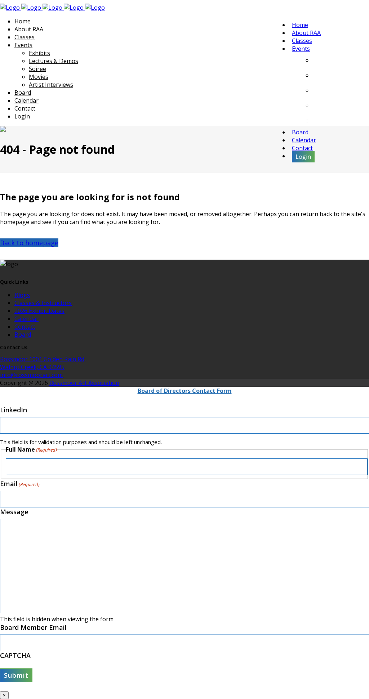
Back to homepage (29, 242)
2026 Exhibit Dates (39, 311)
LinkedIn (13, 409)
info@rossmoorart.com (31, 375)
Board (22, 335)
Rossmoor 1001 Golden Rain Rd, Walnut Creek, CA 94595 (43, 363)
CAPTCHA (15, 655)
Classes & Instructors (43, 303)
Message (14, 511)
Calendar (26, 319)
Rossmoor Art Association (84, 383)
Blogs (22, 295)
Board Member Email (33, 627)
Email (20, 483)
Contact (24, 327)
